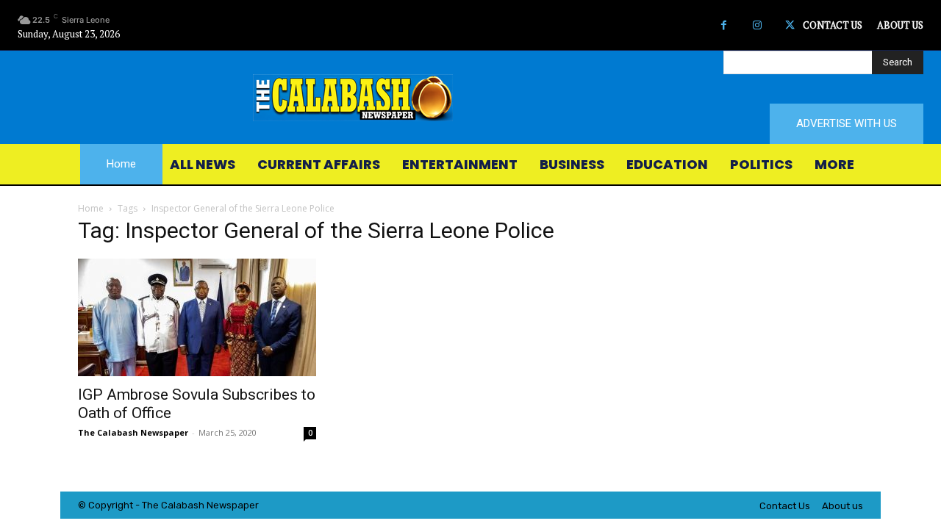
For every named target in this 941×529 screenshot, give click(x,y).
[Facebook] (724, 25)
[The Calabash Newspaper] (470, 97)
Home (91, 208)
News (219, 505)
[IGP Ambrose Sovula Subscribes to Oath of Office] (197, 317)
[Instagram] (757, 25)
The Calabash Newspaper (133, 432)
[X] (790, 25)
